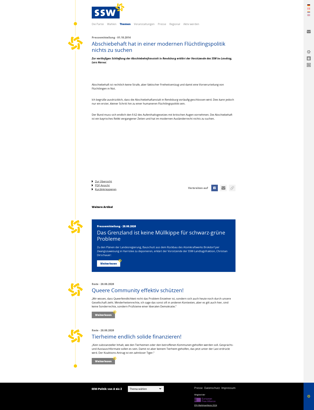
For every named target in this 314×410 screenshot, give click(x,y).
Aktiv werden (191, 24)
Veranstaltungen (144, 24)
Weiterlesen (108, 263)
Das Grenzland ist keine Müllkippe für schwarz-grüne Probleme (161, 235)
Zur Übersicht (103, 181)
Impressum (228, 388)
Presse (162, 24)
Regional (174, 24)
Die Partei (98, 24)
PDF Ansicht (102, 185)
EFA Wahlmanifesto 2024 (205, 405)
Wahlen (111, 24)
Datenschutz (212, 388)
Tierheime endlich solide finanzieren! (137, 336)
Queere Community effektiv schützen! (138, 290)
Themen (125, 24)
